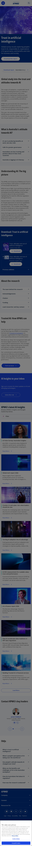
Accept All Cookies (16, 843)
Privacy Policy (15, 835)
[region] (16, 833)
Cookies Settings (16, 838)
